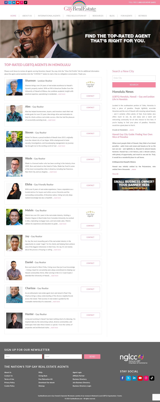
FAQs (40, 372)
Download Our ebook (47, 382)
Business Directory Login (82, 386)
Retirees (142, 16)
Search (134, 85)
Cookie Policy (9, 386)
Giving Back (43, 376)
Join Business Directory (81, 382)
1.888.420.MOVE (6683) (146, 2)
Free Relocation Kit (76, 16)
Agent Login (77, 372)
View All (115, 174)
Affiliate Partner (79, 376)
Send (92, 357)
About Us (27, 16)
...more (131, 130)
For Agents (126, 16)
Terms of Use (9, 379)
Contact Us (8, 376)
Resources (98, 16)
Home (13, 16)
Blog (112, 16)
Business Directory (80, 379)
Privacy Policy (9, 382)
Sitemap (42, 386)
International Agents (49, 16)
